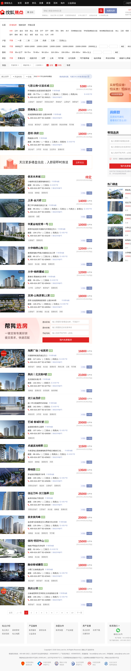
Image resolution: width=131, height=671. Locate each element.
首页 (20, 3)
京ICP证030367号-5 (54, 658)
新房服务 (32, 630)
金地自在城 (93, 15)
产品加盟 (69, 630)
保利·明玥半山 (36, 540)
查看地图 (57, 91)
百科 (55, 3)
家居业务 (42, 630)
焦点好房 (86, 630)
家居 (48, 3)
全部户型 (89, 94)
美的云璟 (33, 588)
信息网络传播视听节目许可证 (93, 658)
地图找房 (111, 11)
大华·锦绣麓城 (36, 271)
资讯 (34, 3)
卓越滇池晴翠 (35, 445)
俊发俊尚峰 (34, 517)
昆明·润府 (33, 133)
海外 (63, 3)
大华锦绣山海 (103, 15)
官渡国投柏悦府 (70, 15)
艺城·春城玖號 (36, 421)
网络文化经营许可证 (112, 658)
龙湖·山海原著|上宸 (39, 295)
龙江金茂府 (34, 398)
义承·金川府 (34, 200)
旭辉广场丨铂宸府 (38, 350)
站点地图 (15, 634)
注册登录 (86, 634)
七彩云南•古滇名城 (38, 85)
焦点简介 (5, 630)
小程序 (128, 3)
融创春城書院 (35, 564)
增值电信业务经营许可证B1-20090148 (32, 658)
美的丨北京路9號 (37, 374)
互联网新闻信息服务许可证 (72, 658)
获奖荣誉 (15, 630)
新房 (27, 3)
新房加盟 (59, 630)
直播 (41, 3)
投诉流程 (5, 634)
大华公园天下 (82, 15)
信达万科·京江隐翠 (56, 15)
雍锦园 (31, 469)
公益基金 (72, 3)
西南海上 (45, 15)
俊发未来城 (34, 176)
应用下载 (96, 630)
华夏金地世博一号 (38, 224)
